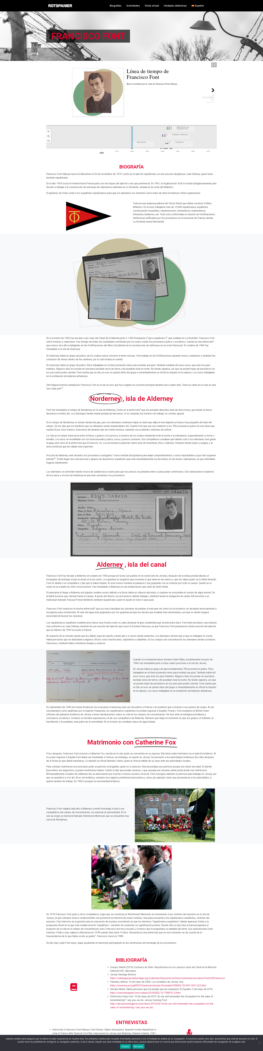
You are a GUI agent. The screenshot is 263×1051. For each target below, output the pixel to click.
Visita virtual (152, 5)
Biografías (115, 5)
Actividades (133, 5)
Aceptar (125, 1046)
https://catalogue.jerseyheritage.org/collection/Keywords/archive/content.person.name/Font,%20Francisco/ (167, 978)
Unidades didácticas (175, 5)
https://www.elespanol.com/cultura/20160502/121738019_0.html (145, 992)
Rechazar (138, 1046)
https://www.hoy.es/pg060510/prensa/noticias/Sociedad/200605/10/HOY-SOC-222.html (158, 985)
